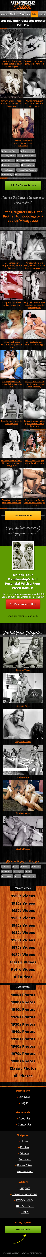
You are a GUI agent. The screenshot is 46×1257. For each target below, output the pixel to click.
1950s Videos (23, 932)
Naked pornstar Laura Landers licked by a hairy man (11, 384)
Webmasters (25, 1171)
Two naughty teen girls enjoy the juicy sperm (34, 461)
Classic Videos (23, 962)
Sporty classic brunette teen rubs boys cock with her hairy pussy (34, 384)
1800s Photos (23, 994)
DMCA (25, 1212)
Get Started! (23, 1229)
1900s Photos (23, 1002)
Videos (24, 1153)
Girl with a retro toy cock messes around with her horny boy (11, 103)
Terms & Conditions (24, 1194)
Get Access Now (23, 515)
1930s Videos (23, 917)
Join (34, 14)
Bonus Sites (24, 1165)
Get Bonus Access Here (23, 604)
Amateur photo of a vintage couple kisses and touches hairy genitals (34, 265)
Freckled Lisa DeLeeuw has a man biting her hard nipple (11, 344)
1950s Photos (23, 1038)
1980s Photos (23, 1061)
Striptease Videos (23, 706)
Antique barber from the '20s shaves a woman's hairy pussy (11, 463)
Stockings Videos (23, 670)
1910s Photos (23, 1009)
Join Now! (25, 1097)
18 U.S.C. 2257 (25, 1206)
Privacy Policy (24, 1200)
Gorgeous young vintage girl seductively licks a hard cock (34, 424)
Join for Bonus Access (23, 185)
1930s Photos (23, 1024)
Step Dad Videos (23, 849)
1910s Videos (23, 903)
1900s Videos (23, 895)
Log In (42, 14)
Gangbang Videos (23, 813)
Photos (13, 14)
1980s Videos (23, 954)
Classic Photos (23, 1068)
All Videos (23, 976)
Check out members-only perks (23, 615)
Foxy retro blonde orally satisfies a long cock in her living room (34, 305)
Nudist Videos (23, 777)
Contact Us (24, 1124)
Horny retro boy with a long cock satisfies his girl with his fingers (11, 64)
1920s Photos (23, 1016)
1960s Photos (23, 1046)
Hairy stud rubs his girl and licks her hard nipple (34, 343)
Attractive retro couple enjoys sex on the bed (11, 501)
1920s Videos (23, 910)
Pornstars (25, 14)
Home (24, 1141)
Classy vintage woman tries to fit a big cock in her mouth (23, 143)
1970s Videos (23, 947)
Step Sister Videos (23, 741)
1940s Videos (23, 925)
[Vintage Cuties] (23, 9)
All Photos (23, 1075)
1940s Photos (23, 1031)
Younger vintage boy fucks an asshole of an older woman (34, 103)
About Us (24, 1118)
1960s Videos (23, 940)
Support (25, 1188)
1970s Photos (23, 1053)
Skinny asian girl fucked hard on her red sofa (11, 303)
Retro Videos (23, 969)
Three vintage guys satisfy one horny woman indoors (11, 265)
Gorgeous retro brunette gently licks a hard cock (34, 62)
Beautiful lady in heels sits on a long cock (12, 422)
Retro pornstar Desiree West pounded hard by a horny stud (34, 503)
